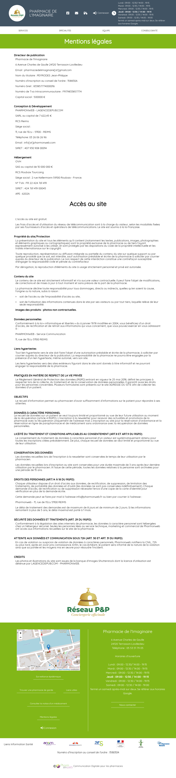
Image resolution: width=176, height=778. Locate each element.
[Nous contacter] (76, 13)
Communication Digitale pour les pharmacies (98, 766)
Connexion (103, 12)
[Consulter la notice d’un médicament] (85, 13)
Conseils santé (149, 30)
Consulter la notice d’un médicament (48, 703)
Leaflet (52, 669)
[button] (48, 647)
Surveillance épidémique (48, 676)
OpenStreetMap (64, 669)
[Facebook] (68, 13)
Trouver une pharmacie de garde (36, 690)
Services (23, 30)
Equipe (106, 30)
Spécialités (65, 30)
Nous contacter (127, 704)
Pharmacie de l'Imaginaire (43, 13)
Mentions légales (48, 717)
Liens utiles (71, 690)
